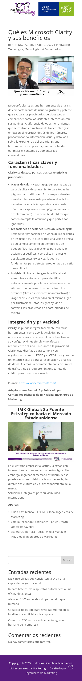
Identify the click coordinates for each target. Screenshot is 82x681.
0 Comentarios (51, 49)
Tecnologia (32, 49)
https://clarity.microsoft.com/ (37, 383)
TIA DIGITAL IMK (23, 45)
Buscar (67, 560)
